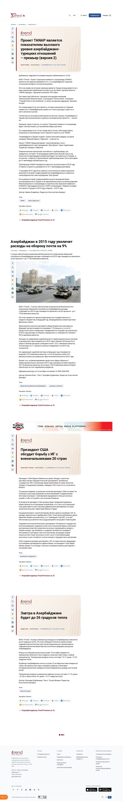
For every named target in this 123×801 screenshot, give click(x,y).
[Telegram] (30, 789)
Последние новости (43, 754)
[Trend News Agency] (17, 752)
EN (102, 797)
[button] (12, 28)
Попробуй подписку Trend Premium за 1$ (37, 220)
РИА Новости (58, 485)
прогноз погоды (25, 691)
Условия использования (103, 754)
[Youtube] (26, 789)
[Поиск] (70, 15)
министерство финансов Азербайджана (33, 386)
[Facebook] (17, 789)
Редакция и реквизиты (64, 757)
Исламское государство (28, 556)
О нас (58, 754)
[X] (21, 789)
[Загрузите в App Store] (91, 790)
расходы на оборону (55, 386)
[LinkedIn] (34, 789)
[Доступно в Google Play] (104, 790)
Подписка (79, 754)
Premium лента (42, 757)
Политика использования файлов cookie (103, 768)
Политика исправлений (64, 767)
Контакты (60, 760)
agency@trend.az (16, 776)
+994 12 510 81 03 (16, 774)
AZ (106, 797)
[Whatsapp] (13, 789)
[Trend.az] (18, 15)
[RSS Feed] (38, 789)
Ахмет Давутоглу (33, 200)
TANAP (22, 200)
